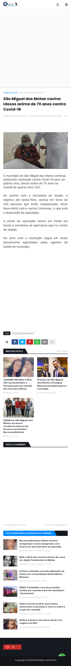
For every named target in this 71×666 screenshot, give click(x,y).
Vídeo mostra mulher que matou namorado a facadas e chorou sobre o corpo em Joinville (42, 606)
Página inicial (10, 92)
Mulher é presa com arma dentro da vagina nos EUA (40, 622)
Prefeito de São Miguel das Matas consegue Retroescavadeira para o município (52, 384)
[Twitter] (22, 342)
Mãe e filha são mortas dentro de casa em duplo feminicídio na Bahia (42, 559)
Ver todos (62, 351)
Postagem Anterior (15, 524)
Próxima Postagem (55, 524)
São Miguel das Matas (31, 92)
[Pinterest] (29, 342)
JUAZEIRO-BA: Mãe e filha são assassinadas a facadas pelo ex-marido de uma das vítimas (17, 384)
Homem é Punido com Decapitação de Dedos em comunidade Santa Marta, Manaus (41, 574)
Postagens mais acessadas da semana (29, 533)
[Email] (44, 342)
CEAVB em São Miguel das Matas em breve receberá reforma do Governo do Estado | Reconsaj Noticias (18, 426)
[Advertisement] (35, 48)
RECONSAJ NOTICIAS (45, 660)
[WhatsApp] (37, 342)
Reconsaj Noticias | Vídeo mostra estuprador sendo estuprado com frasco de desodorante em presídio (40, 543)
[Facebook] (15, 342)
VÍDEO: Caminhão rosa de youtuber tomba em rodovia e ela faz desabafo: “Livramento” (42, 590)
